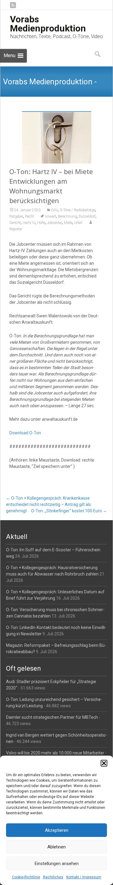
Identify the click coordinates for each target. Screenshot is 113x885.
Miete (68, 223)
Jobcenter (54, 223)
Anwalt (50, 216)
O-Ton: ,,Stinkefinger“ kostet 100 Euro (69, 510)
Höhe (41, 223)
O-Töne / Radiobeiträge (77, 210)
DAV (54, 210)
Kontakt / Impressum (83, 877)
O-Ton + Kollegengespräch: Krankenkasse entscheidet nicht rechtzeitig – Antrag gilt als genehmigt (48, 504)
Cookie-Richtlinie (26, 877)
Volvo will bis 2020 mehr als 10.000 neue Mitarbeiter (55, 752)
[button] (104, 763)
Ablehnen (56, 847)
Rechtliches (53, 877)
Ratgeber (16, 216)
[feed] (13, 7)
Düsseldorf (87, 216)
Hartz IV (29, 223)
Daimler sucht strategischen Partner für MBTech (52, 717)
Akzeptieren (56, 830)
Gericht (15, 223)
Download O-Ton (25, 432)
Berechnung (67, 216)
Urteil (78, 223)
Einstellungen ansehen (57, 863)
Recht (29, 216)
